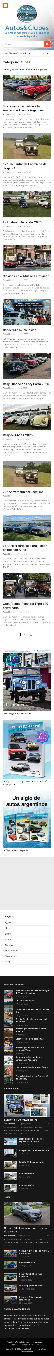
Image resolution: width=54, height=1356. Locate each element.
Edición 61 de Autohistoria (20, 1119)
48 (32, 635)
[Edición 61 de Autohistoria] (27, 1105)
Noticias (9, 945)
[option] (29, 53)
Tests (7, 961)
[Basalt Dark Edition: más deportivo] (10, 1277)
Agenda (8, 922)
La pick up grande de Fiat (30, 1286)
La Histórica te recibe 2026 (22, 222)
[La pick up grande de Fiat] (10, 1288)
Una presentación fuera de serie (34, 1150)
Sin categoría (11, 956)
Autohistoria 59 (26, 1174)
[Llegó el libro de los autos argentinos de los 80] (10, 1141)
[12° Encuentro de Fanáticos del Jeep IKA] (27, 146)
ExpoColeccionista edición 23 (30, 1039)
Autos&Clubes (27, 27)
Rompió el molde (27, 1262)
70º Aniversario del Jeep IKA (23, 492)
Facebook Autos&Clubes (18, 1342)
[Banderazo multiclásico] (27, 312)
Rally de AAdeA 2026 (18, 435)
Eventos (9, 934)
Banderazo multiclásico (19, 330)
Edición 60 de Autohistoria (31, 1162)
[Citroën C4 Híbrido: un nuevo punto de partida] (27, 1213)
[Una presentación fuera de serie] (10, 1153)
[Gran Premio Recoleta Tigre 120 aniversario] (27, 586)
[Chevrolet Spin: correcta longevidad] (10, 1300)
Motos (8, 939)
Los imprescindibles (25, 1000)
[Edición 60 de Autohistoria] (10, 1165)
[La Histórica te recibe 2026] (27, 204)
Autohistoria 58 (26, 1185)
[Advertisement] (27, 883)
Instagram (38, 1342)
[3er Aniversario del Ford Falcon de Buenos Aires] (27, 528)
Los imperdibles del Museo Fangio (32, 1067)
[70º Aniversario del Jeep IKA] (27, 474)
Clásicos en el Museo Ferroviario (26, 276)
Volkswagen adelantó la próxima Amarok (29, 53)
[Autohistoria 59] (10, 1176)
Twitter (13, 1344)
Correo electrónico (30, 1344)
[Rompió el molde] (10, 1265)
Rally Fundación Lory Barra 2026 (26, 384)
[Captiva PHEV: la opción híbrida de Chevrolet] (10, 1253)
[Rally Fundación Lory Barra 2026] (27, 366)
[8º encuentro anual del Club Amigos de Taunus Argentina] (27, 88)
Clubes (8, 928)
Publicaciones (11, 950)
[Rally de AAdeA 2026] (27, 417)
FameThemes (27, 1351)
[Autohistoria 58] (10, 1188)
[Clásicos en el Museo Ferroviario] (27, 258)
